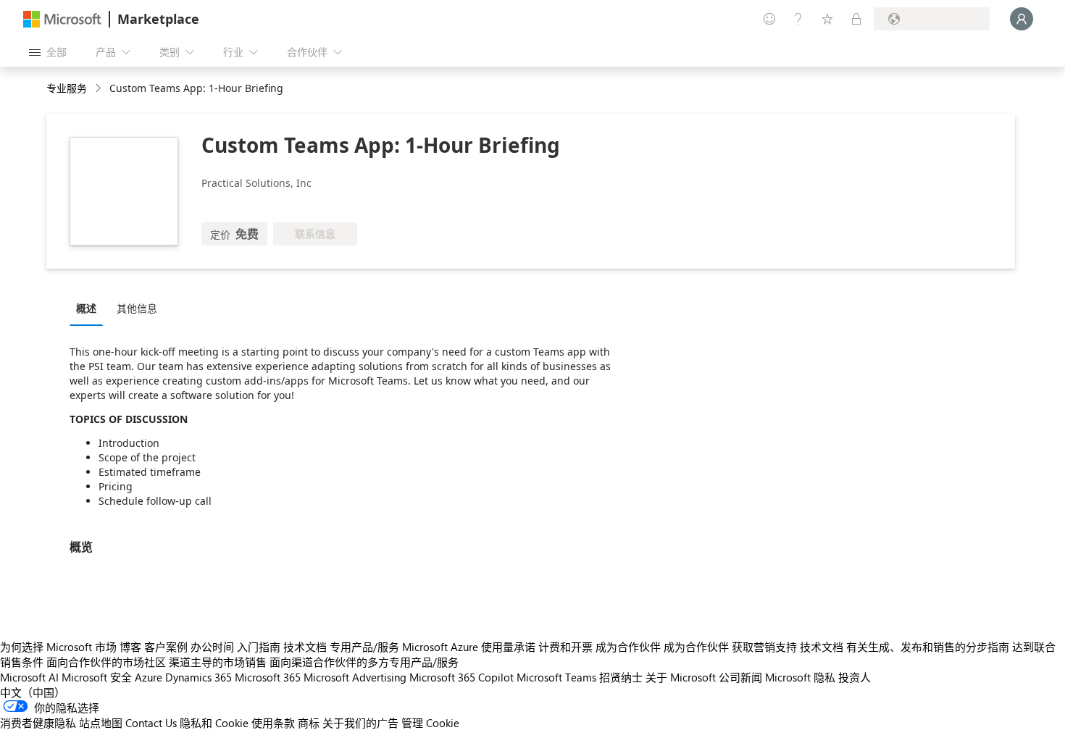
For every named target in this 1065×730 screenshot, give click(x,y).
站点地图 (100, 723)
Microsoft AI (29, 677)
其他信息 (137, 308)
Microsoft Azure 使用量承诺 (468, 646)
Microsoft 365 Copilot (461, 677)
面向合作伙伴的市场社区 (106, 662)
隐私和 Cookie (214, 723)
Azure (148, 677)
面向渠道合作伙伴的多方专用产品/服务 (364, 662)
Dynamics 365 (198, 677)
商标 (309, 723)
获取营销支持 (764, 646)
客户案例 (166, 646)
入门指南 (258, 646)
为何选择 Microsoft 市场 (58, 646)
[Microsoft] (62, 19)
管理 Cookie (430, 723)
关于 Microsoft (681, 677)
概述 (86, 308)
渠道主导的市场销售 (218, 662)
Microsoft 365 (268, 677)
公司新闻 (740, 677)
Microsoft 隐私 (800, 677)
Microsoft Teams (556, 677)
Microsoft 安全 (97, 677)
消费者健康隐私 (38, 723)
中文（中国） (32, 692)
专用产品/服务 (364, 646)
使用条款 (273, 723)
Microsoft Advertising (355, 677)
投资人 (854, 677)
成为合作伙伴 (628, 646)
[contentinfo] (99, 88)
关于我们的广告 (360, 723)
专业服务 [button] (66, 88)
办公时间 (212, 646)
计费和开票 (565, 646)
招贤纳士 (621, 677)
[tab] (90, 308)
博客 (130, 646)
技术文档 (305, 646)
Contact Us (151, 723)
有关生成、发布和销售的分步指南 (927, 646)
